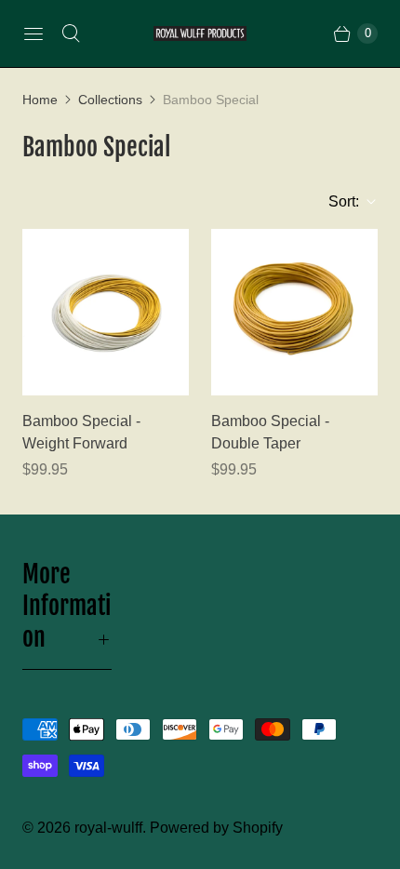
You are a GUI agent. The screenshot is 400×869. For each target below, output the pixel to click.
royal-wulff (108, 828)
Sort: (338, 201)
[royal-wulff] (200, 34)
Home (40, 99)
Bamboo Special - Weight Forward (81, 432)
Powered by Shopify (216, 828)
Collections (110, 99)
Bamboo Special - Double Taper (270, 432)
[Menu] (33, 33)
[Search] (70, 33)
